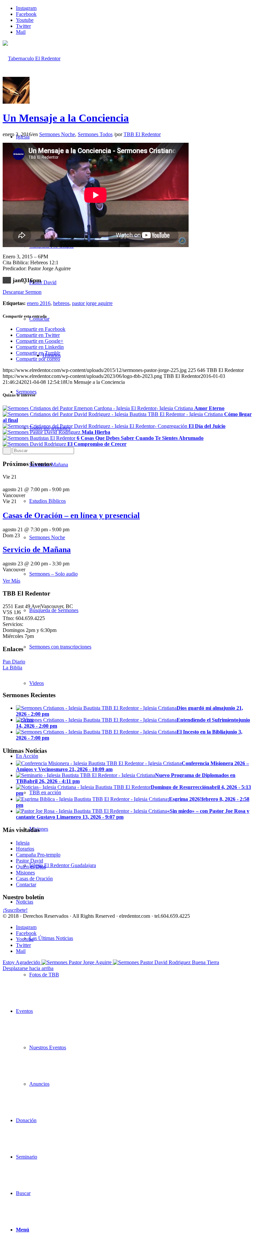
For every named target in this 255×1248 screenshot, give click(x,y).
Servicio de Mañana (37, 549)
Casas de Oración (34, 878)
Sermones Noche (57, 134)
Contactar (26, 884)
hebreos (61, 303)
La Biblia (12, 667)
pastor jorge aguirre (92, 303)
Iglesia (23, 843)
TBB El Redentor (142, 134)
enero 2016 (38, 303)
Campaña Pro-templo (38, 855)
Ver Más (11, 581)
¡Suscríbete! (15, 910)
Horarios (25, 849)
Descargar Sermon (22, 292)
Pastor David (29, 860)
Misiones (25, 872)
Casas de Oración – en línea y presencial (71, 515)
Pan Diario (14, 661)
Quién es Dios (31, 866)
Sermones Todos (95, 134)
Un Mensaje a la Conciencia (66, 118)
